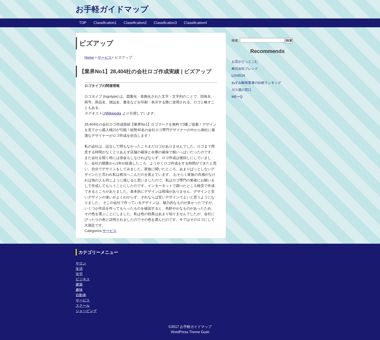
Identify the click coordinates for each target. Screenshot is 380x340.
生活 (79, 269)
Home (89, 57)
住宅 (79, 274)
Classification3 (165, 23)
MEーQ (237, 97)
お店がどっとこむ (245, 61)
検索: (235, 40)
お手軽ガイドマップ (112, 9)
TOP (82, 23)
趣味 (79, 290)
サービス (105, 57)
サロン (81, 263)
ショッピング (86, 311)
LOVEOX (238, 75)
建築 (79, 284)
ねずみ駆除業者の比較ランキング (256, 82)
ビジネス (83, 279)
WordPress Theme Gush (190, 332)
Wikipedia (113, 113)
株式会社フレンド (245, 68)
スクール (83, 305)
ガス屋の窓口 (241, 89)
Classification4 (195, 23)
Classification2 (135, 23)
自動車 (81, 295)
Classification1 (105, 23)
